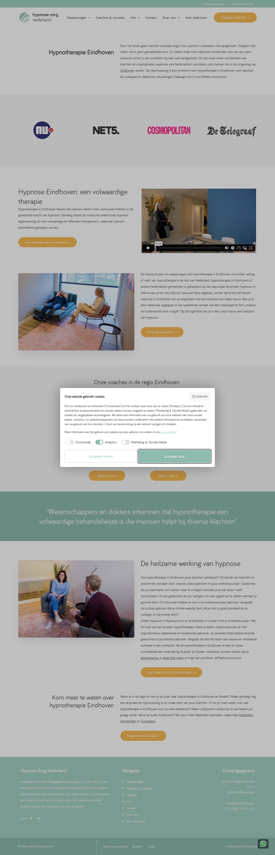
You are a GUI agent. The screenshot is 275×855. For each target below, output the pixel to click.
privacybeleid (168, 432)
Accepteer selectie (101, 456)
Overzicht (202, 396)
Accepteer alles (174, 456)
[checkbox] (77, 442)
